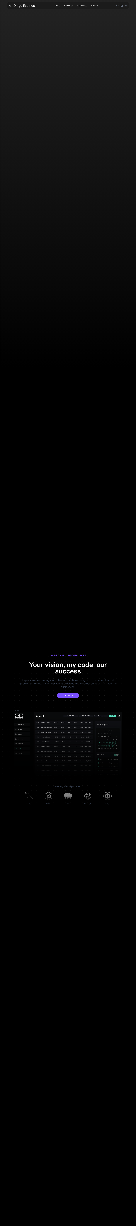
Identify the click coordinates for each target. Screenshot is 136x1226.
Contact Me (68, 695)
